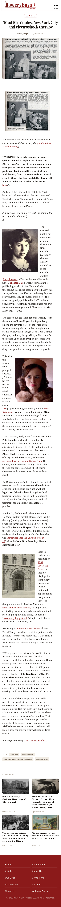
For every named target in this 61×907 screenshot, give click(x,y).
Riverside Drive (42, 759)
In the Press (11, 884)
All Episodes (38, 864)
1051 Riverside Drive (43, 566)
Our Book (10, 877)
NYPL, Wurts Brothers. (35, 740)
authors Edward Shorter (28, 628)
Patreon (36, 884)
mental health (27, 754)
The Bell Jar (16, 282)
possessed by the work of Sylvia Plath (22, 461)
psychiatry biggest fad (15, 618)
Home (8, 864)
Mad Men (30, 16)
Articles (9, 871)
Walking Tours (40, 891)
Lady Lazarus (10, 279)
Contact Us (38, 877)
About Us (37, 871)
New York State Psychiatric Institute (18, 759)
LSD (4, 408)
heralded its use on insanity (16, 607)
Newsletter (11, 891)
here (4, 185)
